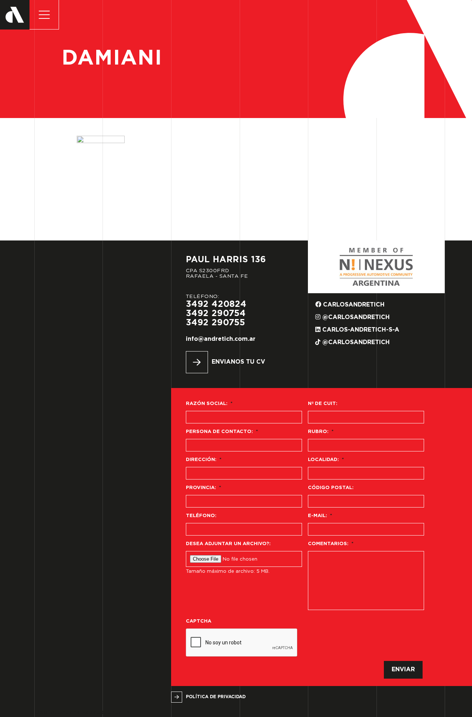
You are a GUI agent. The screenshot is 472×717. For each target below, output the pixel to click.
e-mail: (320, 516)
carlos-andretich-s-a (359, 330)
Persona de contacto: (222, 432)
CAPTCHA (198, 621)
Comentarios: (331, 544)
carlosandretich (353, 305)
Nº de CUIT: (322, 404)
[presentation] (242, 642)
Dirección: (204, 460)
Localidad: (326, 460)
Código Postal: (331, 488)
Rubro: (321, 432)
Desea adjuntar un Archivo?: (228, 544)
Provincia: (203, 488)
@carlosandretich (355, 317)
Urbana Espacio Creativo (96, 712)
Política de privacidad (216, 697)
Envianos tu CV (238, 362)
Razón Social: (209, 404)
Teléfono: (201, 516)
